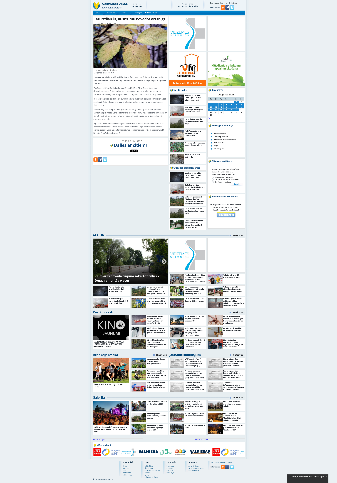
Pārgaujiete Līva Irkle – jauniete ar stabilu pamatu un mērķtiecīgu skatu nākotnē (156, 374)
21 (231, 110)
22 (236, 110)
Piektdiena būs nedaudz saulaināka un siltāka (195, 144)
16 (241, 107)
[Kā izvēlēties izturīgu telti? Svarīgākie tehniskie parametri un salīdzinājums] (139, 344)
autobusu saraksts (225, 139)
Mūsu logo (170, 473)
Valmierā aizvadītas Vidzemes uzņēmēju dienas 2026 (155, 427)
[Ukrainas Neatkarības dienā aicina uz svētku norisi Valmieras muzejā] (139, 302)
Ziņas (97, 13)
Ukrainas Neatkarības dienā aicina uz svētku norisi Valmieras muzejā (156, 301)
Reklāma (233, 3)
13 (226, 107)
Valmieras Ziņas (99, 440)
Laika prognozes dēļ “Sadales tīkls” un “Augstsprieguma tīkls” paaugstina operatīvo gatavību (194, 201)
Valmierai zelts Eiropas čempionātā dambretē (194, 300)
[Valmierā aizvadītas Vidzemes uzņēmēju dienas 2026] (139, 429)
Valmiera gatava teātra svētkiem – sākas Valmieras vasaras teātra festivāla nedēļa (233, 302)
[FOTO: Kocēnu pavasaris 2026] (177, 429)
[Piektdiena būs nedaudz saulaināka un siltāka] (177, 147)
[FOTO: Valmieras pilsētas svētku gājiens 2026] (139, 405)
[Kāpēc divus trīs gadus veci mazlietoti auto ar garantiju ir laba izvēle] (139, 332)
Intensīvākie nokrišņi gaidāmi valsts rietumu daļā (194, 121)
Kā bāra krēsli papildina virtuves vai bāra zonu (232, 329)
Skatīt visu (238, 235)
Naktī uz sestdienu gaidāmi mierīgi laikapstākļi (193, 133)
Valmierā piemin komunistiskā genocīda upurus (156, 415)
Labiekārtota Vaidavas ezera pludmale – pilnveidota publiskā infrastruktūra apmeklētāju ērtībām (194, 225)
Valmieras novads (201, 440)
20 (226, 110)
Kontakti (224, 3)
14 (231, 107)
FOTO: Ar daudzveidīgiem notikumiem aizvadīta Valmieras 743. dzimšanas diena (110, 429)
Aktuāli (98, 235)
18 (216, 110)
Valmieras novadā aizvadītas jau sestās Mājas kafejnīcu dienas (232, 289)
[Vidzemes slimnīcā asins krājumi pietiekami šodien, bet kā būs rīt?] (139, 386)
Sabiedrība (149, 466)
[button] (227, 9)
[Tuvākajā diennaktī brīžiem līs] (177, 158)
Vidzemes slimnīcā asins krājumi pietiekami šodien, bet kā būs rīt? (156, 385)
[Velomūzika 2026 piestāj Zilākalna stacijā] (111, 370)
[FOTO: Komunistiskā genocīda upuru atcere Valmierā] (215, 405)
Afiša (124, 13)
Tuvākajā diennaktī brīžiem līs (193, 155)
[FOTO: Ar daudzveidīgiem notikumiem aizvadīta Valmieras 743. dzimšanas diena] (111, 413)
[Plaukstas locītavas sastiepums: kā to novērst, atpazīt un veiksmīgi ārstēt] (139, 320)
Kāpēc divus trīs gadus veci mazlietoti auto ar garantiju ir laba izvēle (156, 330)
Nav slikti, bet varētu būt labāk (227, 180)
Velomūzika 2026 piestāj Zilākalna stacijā (108, 385)
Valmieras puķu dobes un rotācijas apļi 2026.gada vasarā (156, 361)
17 (211, 110)
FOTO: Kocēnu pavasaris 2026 (195, 426)
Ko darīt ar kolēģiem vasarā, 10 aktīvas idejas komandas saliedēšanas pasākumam (233, 319)
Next (164, 261)
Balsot (236, 184)
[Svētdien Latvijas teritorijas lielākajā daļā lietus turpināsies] (177, 111)
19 (221, 110)
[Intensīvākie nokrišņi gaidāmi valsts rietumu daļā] (177, 123)
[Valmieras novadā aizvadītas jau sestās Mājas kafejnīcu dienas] (215, 291)
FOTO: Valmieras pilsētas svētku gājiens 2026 (157, 402)
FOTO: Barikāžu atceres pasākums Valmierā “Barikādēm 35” (232, 427)
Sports (147, 475)
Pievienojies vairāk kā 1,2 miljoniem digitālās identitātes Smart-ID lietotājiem (195, 343)
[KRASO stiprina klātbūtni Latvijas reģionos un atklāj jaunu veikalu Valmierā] (215, 344)
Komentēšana (194, 470)
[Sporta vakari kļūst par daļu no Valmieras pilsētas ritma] (177, 320)
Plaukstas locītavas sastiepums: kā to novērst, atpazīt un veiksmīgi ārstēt (155, 319)
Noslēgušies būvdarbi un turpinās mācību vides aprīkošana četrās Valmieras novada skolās (195, 278)
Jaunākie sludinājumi (185, 355)
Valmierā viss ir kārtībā (224, 178)
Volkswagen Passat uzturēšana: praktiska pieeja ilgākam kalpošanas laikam (194, 331)
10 (211, 107)
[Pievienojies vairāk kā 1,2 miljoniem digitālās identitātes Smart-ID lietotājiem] (177, 344)
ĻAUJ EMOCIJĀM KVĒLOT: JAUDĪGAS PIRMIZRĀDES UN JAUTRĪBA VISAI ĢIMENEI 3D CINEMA (108, 344)
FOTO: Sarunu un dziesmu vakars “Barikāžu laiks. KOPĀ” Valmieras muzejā (232, 416)
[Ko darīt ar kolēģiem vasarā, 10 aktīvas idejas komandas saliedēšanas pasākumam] (215, 320)
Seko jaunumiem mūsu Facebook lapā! (308, 477)
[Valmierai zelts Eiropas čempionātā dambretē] (177, 302)
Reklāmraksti (151, 13)
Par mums (214, 3)
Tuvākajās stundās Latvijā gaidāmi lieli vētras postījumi (193, 97)
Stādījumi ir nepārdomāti (224, 182)
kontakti (221, 136)
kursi (219, 143)
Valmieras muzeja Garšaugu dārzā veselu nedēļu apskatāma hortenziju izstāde (194, 290)
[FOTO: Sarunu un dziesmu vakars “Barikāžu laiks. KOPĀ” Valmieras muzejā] (215, 417)
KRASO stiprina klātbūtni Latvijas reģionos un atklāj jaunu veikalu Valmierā (233, 343)
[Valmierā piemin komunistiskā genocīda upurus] (139, 417)
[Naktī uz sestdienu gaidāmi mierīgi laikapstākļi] (177, 135)
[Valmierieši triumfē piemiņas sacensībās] (215, 279)
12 (221, 107)
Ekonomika (149, 468)
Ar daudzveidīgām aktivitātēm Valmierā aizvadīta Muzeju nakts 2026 (194, 405)
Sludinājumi (137, 13)
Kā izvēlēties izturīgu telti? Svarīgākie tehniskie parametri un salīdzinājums (156, 343)
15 (236, 107)
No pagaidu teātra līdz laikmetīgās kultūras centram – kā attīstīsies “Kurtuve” (128, 278)
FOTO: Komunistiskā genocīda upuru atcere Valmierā (232, 403)
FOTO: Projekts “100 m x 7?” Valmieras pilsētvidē (194, 414)
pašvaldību (220, 133)
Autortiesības (194, 466)
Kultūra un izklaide (151, 477)
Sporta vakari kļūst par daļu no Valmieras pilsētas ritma (194, 318)
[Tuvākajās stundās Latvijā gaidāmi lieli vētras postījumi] (177, 99)
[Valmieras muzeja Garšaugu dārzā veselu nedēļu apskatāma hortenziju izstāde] (177, 291)
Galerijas (111, 13)
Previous (96, 261)
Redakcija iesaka (105, 355)
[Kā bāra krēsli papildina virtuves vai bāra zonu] (215, 332)
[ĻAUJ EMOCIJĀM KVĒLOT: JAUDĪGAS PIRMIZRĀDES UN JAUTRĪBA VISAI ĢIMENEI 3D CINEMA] (111, 327)
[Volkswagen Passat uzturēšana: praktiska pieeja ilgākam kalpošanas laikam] (177, 332)
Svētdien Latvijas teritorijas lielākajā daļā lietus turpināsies (194, 109)
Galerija (99, 397)
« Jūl (209, 117)
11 (216, 107)
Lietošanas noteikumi (196, 468)
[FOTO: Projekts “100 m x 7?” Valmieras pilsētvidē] (177, 417)
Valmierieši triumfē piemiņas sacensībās (231, 276)
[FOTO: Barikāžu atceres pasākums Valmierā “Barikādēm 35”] (215, 429)
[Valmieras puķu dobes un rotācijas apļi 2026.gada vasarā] (139, 363)
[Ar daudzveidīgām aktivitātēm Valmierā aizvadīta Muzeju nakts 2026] (177, 405)
